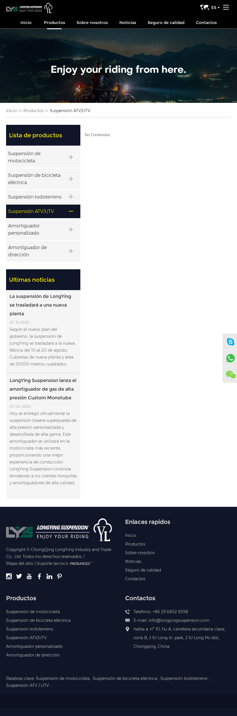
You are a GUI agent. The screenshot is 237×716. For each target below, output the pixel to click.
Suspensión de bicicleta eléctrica (38, 620)
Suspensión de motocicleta (33, 611)
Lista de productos (35, 135)
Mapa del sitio (20, 563)
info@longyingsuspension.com (179, 620)
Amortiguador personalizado (34, 646)
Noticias (127, 22)
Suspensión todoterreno (29, 629)
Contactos (206, 22)
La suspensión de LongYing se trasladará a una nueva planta (40, 305)
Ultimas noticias (32, 279)
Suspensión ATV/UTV (26, 637)
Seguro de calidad (166, 22)
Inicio (26, 22)
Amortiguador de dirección (33, 655)
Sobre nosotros (92, 22)
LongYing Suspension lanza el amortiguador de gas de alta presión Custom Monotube (43, 389)
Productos (54, 22)
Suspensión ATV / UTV (27, 685)
